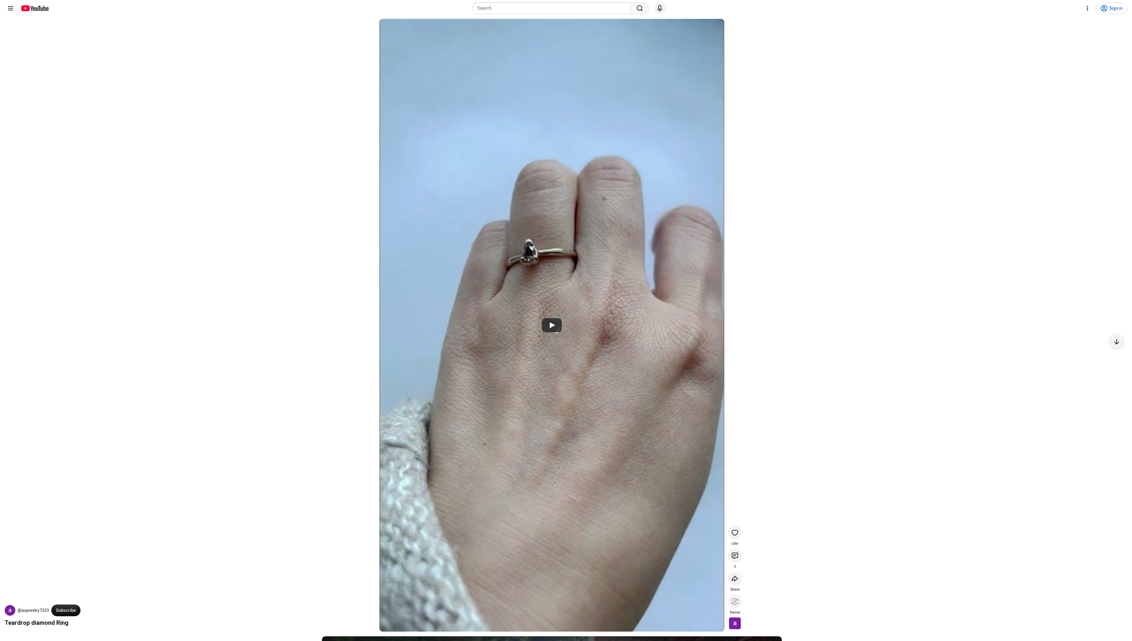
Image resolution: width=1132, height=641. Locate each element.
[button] (10, 610)
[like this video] (735, 533)
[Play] (552, 325)
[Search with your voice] (660, 8)
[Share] (735, 578)
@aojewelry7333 (33, 610)
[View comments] (735, 556)
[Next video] (1116, 341)
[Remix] (735, 601)
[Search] (639, 8)
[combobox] (553, 8)
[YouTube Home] (35, 8)
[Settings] (1087, 8)
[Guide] (10, 8)
